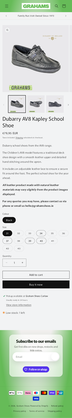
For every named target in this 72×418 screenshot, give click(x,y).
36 (65, 233)
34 (41, 233)
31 (7, 233)
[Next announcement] (65, 16)
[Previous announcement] (6, 16)
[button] (6, 6)
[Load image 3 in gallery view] (55, 104)
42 (9, 249)
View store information (18, 304)
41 (54, 241)
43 (21, 249)
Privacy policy (19, 411)
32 (20, 233)
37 (7, 240)
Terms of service (37, 411)
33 (31, 233)
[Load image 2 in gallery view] (36, 104)
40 (41, 240)
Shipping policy (55, 411)
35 (54, 233)
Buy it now (36, 284)
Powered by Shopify (39, 405)
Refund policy (57, 405)
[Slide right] (68, 105)
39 (29, 240)
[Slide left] (3, 105)
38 (20, 241)
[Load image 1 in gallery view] (17, 104)
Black (9, 220)
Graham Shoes (23, 405)
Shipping (19, 137)
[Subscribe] (55, 356)
